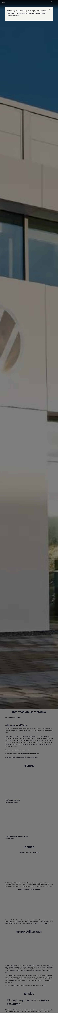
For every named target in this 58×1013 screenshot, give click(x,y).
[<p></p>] (50, 9)
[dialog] (29, 506)
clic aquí (17, 15)
